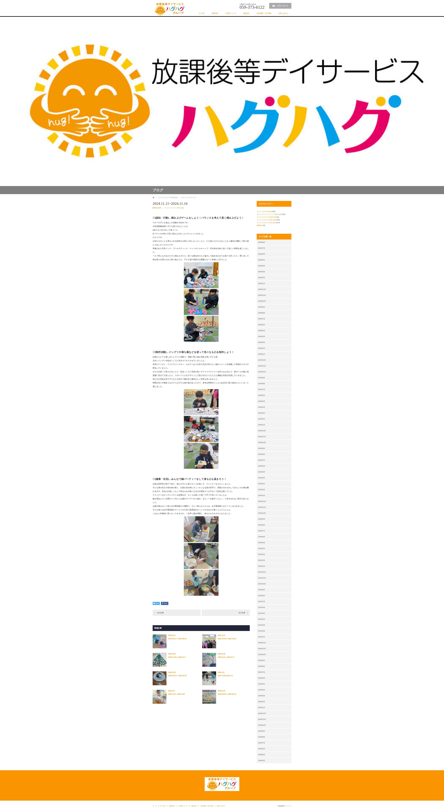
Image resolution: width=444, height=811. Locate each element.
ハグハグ (288, 806)
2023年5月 (261, 472)
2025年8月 (261, 313)
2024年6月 (261, 395)
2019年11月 (262, 719)
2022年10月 (262, 513)
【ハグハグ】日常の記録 (264, 211)
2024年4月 (261, 407)
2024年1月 (261, 425)
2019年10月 (262, 725)
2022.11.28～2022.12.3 (177, 657)
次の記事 (242, 613)
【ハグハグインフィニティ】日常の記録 (269, 214)
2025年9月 (261, 307)
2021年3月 (261, 625)
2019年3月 (261, 760)
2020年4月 (261, 690)
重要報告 (259, 225)
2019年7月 (261, 743)
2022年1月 (261, 566)
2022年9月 (261, 519)
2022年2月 (261, 560)
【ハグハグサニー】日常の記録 (266, 217)
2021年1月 (261, 637)
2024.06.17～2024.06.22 (177, 639)
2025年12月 (262, 289)
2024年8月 (261, 383)
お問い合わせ (282, 6)
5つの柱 (202, 13)
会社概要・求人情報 (264, 13)
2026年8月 (261, 242)
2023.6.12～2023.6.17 (226, 657)
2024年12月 (262, 360)
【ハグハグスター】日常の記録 (174, 208)
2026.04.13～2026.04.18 (177, 676)
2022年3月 (261, 554)
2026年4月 (261, 266)
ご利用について (230, 13)
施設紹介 (246, 13)
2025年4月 (261, 336)
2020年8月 (261, 666)
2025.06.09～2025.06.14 (227, 694)
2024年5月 (261, 401)
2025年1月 (261, 354)
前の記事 (160, 613)
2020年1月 (261, 707)
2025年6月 (261, 325)
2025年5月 (261, 330)
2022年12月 (262, 501)
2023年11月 (262, 436)
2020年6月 (261, 678)
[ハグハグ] (170, 9)
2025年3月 (261, 342)
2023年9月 (261, 448)
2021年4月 (261, 619)
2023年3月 (261, 484)
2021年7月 (261, 601)
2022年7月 (261, 531)
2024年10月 (262, 372)
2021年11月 (262, 578)
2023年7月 (261, 460)
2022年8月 (261, 525)
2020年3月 (261, 696)
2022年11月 (262, 507)
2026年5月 (261, 260)
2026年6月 (261, 254)
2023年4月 (261, 478)
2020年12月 (262, 643)
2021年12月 (262, 572)
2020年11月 (262, 648)
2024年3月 (261, 413)
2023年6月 (261, 466)
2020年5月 (261, 684)
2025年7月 (261, 319)
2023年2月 (261, 489)
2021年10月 (262, 584)
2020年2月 (261, 701)
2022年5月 (261, 542)
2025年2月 (261, 348)
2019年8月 (261, 737)
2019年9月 (261, 731)
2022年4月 (261, 548)
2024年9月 (261, 378)
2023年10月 (262, 442)
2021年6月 (261, 607)
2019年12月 (262, 713)
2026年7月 (261, 248)
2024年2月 (261, 419)
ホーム (155, 806)
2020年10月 (262, 654)
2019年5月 (261, 754)
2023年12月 (262, 431)
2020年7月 (261, 672)
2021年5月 (261, 613)
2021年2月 (261, 631)
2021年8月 (261, 595)
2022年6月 (261, 537)
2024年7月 (261, 389)
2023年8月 (261, 454)
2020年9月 (261, 660)
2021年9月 (261, 590)
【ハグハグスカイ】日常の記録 (266, 220)
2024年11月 (262, 366)
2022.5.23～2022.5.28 (176, 694)
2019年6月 (261, 749)
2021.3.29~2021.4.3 (225, 676)
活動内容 (215, 13)
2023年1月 (261, 495)
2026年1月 (261, 283)
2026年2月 (261, 277)
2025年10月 (262, 301)
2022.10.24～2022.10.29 (227, 639)
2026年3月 (261, 272)
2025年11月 (262, 295)
